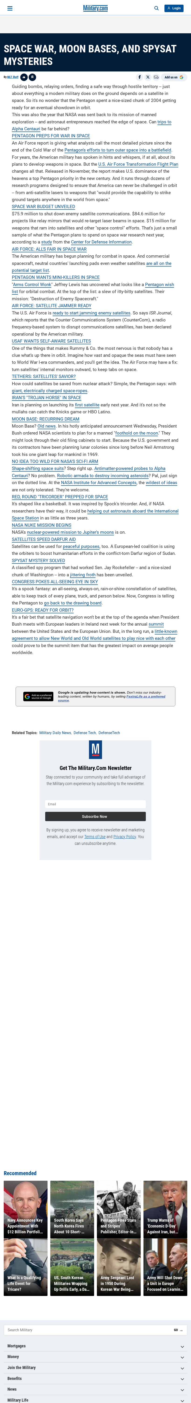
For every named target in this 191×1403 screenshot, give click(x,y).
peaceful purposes (81, 546)
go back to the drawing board (73, 603)
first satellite (87, 405)
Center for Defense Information (101, 242)
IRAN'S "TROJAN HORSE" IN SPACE (46, 397)
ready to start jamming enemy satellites (91, 313)
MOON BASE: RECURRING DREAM (45, 419)
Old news (47, 426)
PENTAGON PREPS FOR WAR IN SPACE (51, 135)
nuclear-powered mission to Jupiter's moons (70, 532)
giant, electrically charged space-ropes (49, 390)
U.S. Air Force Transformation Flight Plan (138, 164)
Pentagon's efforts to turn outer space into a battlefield (118, 150)
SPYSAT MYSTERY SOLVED (38, 560)
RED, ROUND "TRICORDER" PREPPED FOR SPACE (60, 496)
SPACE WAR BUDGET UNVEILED (43, 206)
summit (156, 624)
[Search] (156, 8)
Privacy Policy (124, 836)
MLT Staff (12, 77)
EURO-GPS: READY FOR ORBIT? (43, 610)
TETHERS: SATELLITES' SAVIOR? (44, 376)
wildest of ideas (161, 482)
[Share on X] (148, 77)
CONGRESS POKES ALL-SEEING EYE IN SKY (55, 581)
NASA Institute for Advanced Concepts (98, 482)
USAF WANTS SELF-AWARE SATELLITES (51, 341)
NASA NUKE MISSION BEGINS (41, 525)
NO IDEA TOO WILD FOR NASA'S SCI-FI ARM (55, 461)
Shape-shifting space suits (38, 468)
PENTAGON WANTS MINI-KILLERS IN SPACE (56, 277)
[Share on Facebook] (139, 77)
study (46, 242)
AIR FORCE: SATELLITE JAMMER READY (51, 305)
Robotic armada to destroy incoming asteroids (103, 475)
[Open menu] (9, 8)
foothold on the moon (136, 433)
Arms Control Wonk (32, 284)
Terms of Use (95, 836)
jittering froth (83, 574)
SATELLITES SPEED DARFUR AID (44, 539)
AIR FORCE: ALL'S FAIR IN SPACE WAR (49, 249)
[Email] (156, 77)
